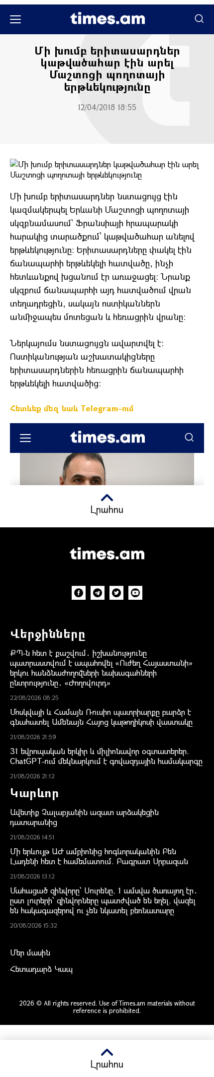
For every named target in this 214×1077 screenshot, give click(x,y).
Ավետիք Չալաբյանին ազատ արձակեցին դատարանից (84, 817)
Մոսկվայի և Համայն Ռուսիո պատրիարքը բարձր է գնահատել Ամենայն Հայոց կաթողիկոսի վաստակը (101, 716)
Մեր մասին (30, 952)
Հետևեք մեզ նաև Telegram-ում (71, 408)
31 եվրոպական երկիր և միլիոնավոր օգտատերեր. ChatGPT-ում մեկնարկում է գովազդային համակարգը (106, 756)
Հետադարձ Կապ (41, 968)
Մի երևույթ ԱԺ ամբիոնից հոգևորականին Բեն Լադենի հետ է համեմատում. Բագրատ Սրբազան (99, 856)
